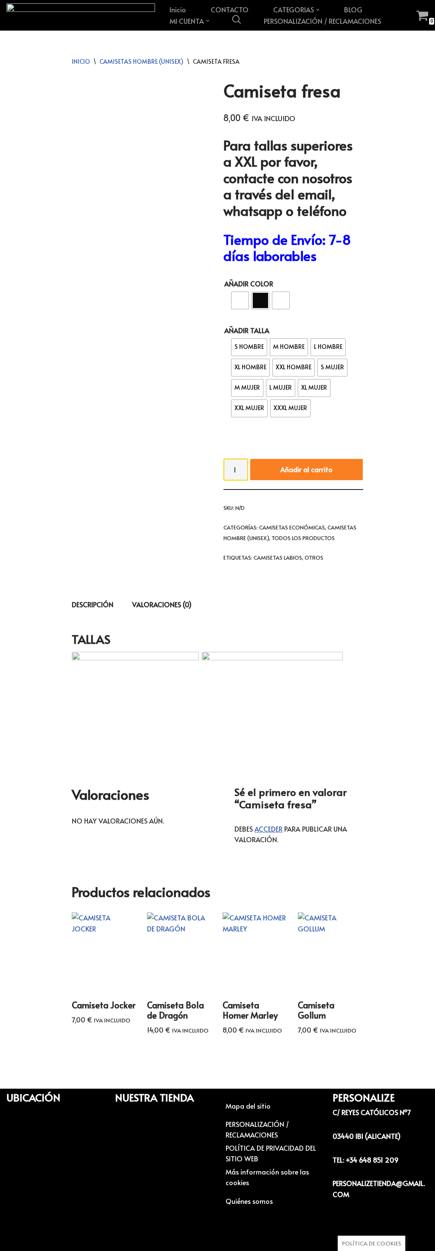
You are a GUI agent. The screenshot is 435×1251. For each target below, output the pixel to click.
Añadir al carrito (306, 469)
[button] (317, 9)
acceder (268, 828)
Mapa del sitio (248, 1105)
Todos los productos (303, 538)
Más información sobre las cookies (267, 1177)
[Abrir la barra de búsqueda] (236, 19)
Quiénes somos (249, 1201)
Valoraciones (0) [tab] (162, 604)
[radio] (240, 300)
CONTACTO (230, 9)
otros (314, 557)
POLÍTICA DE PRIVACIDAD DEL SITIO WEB (271, 1153)
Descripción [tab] (92, 604)
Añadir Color (248, 283)
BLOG (353, 9)
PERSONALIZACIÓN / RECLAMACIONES (322, 20)
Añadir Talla (246, 330)
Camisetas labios (278, 557)
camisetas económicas (292, 527)
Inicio (177, 9)
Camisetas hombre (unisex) (141, 61)
